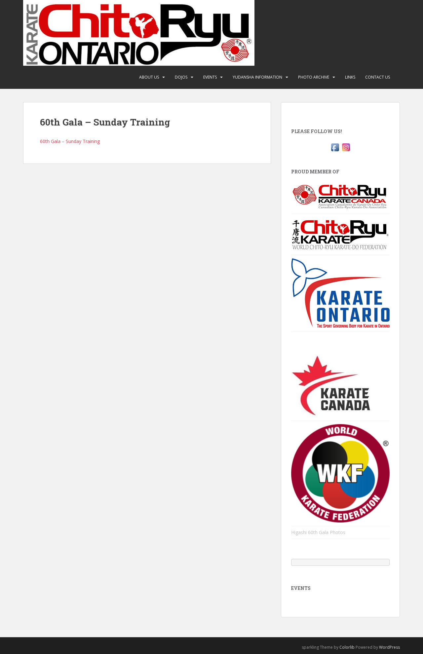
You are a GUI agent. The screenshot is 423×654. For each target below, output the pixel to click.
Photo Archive (313, 77)
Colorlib (347, 647)
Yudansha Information (257, 77)
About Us (149, 77)
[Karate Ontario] (340, 292)
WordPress (389, 647)
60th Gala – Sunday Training (70, 141)
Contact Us (377, 77)
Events (210, 77)
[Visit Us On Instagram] (345, 147)
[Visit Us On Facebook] (334, 147)
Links (350, 77)
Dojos (181, 77)
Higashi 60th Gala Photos (318, 532)
